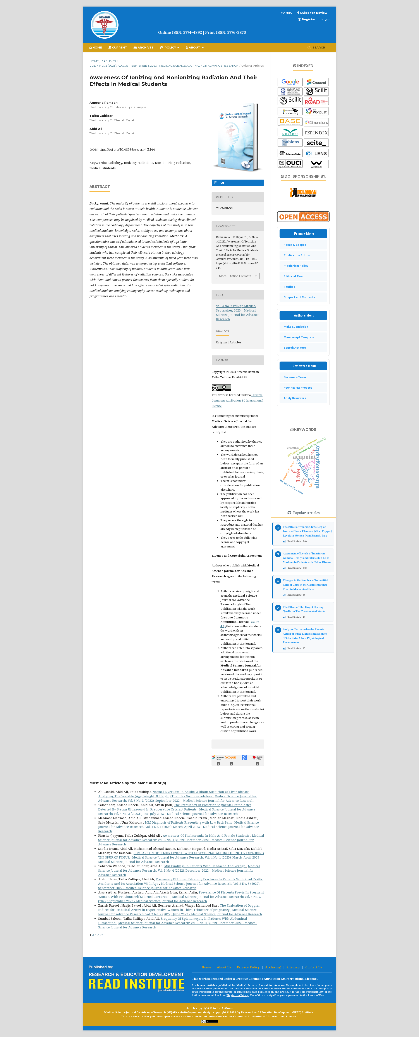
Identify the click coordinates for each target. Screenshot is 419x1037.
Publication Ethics (296, 255)
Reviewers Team (294, 377)
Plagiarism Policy (295, 265)
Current (119, 47)
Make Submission (295, 326)
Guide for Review (313, 12)
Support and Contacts (298, 297)
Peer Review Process (297, 387)
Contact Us (313, 967)
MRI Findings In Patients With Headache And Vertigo (205, 866)
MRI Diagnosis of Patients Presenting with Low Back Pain (189, 822)
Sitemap (294, 967)
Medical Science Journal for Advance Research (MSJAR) (140, 1012)
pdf (221, 182)
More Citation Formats (235, 276)
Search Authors (294, 347)
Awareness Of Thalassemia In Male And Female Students (206, 835)
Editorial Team (293, 276)
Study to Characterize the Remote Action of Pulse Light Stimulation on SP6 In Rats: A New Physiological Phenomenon (305, 635)
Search (318, 47)
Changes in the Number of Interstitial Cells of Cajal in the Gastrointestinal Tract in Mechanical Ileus (305, 584)
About (194, 47)
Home (97, 47)
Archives (145, 47)
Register (308, 19)
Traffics (288, 286)
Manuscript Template (298, 337)
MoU (288, 12)
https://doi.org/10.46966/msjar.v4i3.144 (126, 150)
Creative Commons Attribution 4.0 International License (237, 400)
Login (325, 19)
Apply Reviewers (294, 398)
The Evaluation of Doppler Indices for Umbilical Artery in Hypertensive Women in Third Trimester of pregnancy (179, 907)
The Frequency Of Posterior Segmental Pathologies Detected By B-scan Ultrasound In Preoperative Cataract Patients (174, 807)
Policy (170, 47)
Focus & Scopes (294, 244)
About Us (224, 967)
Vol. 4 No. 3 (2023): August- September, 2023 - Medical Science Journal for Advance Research (164, 65)
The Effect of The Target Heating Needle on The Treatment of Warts (304, 609)
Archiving (273, 967)
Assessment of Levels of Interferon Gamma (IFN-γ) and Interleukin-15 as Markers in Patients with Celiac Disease (307, 557)
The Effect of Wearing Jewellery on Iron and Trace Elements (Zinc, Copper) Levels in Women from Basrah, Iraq (307, 531)
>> (101, 935)
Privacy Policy (248, 967)
